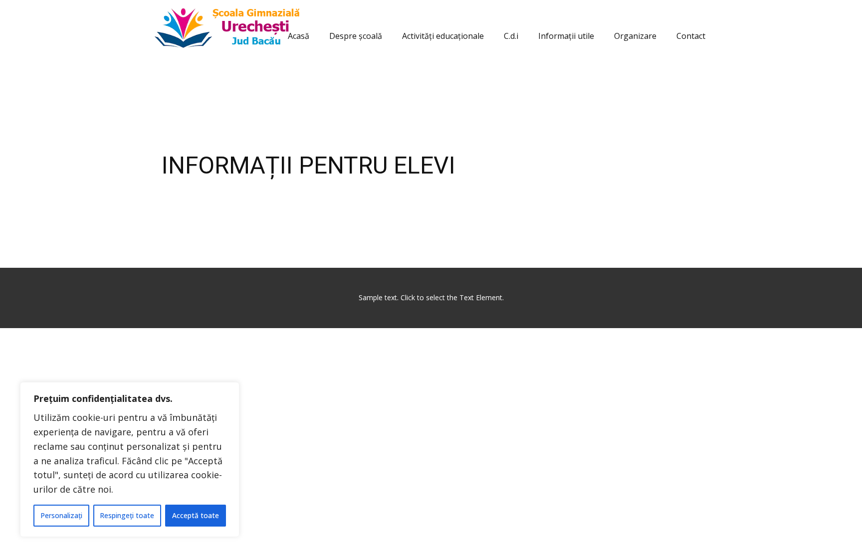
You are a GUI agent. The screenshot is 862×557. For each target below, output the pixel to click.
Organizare (635, 35)
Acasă (298, 35)
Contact (690, 35)
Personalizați (61, 515)
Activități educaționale (443, 35)
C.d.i (511, 35)
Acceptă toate (195, 515)
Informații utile (566, 35)
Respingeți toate (127, 515)
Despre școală (355, 35)
